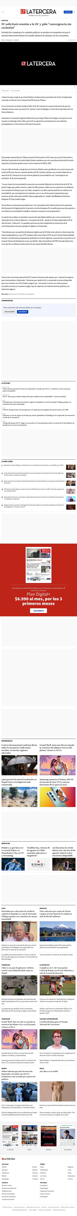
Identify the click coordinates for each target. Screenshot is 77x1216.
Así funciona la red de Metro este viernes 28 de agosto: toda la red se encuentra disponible (63, 852)
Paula (42, 1068)
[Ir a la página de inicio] (38, 12)
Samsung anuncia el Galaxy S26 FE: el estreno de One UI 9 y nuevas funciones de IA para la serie (57, 782)
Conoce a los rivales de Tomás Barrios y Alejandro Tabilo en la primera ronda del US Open (57, 1000)
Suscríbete (23, 312)
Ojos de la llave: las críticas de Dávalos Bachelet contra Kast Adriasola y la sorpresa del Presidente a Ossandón (34, 482)
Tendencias (6, 965)
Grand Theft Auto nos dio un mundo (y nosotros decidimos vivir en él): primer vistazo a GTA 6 (57, 748)
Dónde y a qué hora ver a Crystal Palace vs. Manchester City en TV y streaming (13, 852)
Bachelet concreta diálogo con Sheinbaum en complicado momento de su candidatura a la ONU (33, 465)
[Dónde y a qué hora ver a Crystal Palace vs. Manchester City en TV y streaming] (13, 864)
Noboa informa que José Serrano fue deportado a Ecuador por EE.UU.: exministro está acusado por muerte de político (36, 390)
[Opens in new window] (48, 1147)
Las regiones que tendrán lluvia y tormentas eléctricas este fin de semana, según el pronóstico (19, 1009)
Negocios (43, 908)
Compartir (6, 90)
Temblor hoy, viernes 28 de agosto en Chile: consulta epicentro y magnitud (38, 852)
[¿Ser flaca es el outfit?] (57, 1091)
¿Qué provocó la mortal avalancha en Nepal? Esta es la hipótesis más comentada (19, 782)
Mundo (4, 1068)
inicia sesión (10, 312)
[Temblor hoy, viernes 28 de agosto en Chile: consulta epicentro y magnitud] (38, 864)
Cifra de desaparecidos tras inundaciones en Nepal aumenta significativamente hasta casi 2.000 (35, 410)
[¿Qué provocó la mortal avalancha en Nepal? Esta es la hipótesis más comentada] (19, 797)
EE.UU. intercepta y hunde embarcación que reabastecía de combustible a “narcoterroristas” (34, 396)
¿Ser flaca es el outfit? (49, 1071)
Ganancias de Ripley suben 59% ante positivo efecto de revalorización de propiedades (55, 946)
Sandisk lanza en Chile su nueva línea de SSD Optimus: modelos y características (17, 1054)
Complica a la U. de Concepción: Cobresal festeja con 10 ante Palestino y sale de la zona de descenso (57, 970)
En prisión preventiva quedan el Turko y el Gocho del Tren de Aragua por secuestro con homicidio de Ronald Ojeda (19, 957)
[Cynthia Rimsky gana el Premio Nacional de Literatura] (57, 1039)
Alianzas (11, 294)
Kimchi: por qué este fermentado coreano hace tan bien (57, 1106)
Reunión (22, 294)
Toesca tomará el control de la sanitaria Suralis (56, 955)
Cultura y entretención (49, 1019)
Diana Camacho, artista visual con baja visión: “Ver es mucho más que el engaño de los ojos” (57, 1113)
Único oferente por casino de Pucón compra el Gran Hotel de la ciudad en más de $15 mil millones (56, 914)
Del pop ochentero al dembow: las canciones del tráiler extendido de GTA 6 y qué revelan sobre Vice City (19, 1001)
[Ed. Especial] (67, 1147)
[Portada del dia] (38, 582)
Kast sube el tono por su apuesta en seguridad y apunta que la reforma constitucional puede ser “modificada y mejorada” (34, 498)
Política (5, 20)
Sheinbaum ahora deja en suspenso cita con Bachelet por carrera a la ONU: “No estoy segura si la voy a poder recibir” (34, 490)
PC (18, 294)
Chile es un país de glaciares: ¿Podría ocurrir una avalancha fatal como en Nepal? (18, 970)
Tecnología (6, 1019)
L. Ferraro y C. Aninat (11, 40)
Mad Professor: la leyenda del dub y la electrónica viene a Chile (57, 1061)
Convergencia (30, 294)
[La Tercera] (10, 1147)
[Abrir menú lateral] (3, 12)
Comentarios (16, 90)
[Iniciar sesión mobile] (74, 12)
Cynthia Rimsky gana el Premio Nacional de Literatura (54, 1023)
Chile (3, 908)
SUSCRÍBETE (38, 611)
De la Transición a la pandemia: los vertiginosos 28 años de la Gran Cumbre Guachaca (57, 1054)
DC (16, 294)
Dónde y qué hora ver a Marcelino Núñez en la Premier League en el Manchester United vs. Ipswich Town (56, 1010)
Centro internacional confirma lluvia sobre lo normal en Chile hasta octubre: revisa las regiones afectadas (19, 749)
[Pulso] (29, 1147)
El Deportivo (44, 965)
